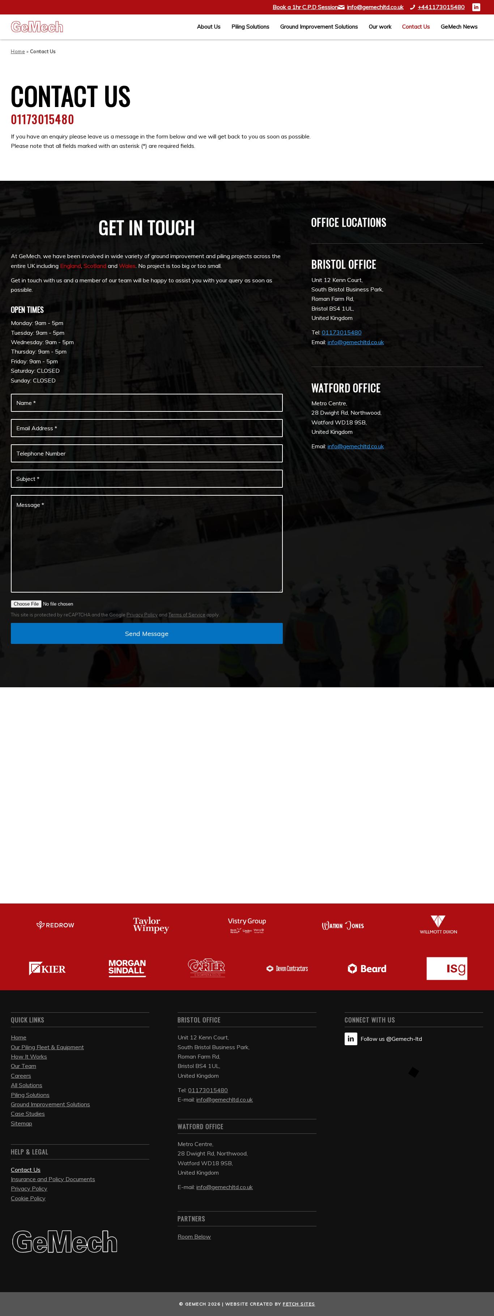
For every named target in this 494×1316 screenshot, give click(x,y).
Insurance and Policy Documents (53, 1179)
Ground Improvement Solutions (50, 1104)
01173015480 (208, 1090)
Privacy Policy (142, 615)
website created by (270, 1304)
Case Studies (28, 1113)
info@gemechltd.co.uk (356, 342)
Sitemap (21, 1123)
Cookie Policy (28, 1198)
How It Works (29, 1056)
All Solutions (26, 1085)
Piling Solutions (30, 1094)
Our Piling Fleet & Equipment (47, 1047)
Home (18, 51)
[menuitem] (209, 26)
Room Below (194, 1236)
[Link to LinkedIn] (476, 7)
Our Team (23, 1065)
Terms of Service (187, 615)
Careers (21, 1075)
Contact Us (26, 1169)
